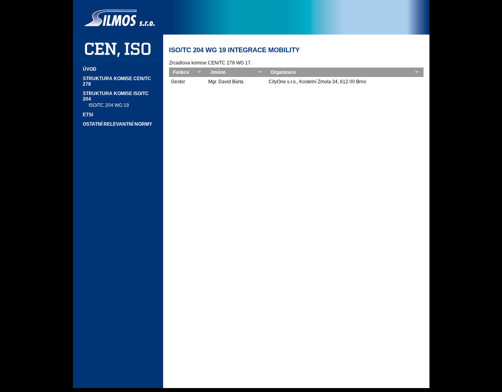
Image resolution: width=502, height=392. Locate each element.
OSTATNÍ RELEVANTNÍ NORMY (117, 124)
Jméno (218, 72)
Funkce (181, 72)
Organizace (283, 72)
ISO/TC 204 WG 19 (109, 105)
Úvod (89, 69)
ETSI (88, 114)
